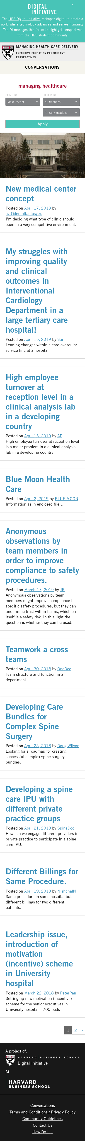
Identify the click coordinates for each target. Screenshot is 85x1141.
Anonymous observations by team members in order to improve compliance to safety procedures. (42, 555)
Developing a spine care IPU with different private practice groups (39, 803)
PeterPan (68, 992)
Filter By (49, 95)
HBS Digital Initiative (25, 19)
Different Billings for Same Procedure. (42, 876)
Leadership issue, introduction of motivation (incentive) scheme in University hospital (39, 958)
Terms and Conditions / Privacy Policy (42, 1111)
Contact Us (42, 1125)
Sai (60, 339)
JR (62, 589)
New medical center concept (41, 193)
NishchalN (66, 890)
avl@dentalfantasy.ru (24, 213)
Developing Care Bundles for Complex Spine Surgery (34, 721)
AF (59, 435)
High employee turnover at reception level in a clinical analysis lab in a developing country (40, 401)
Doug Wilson (68, 745)
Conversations (42, 67)
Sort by (11, 95)
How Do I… (42, 1131)
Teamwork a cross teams (37, 654)
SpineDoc (65, 827)
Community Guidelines (42, 1118)
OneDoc (64, 668)
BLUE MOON (66, 498)
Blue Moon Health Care (38, 484)
